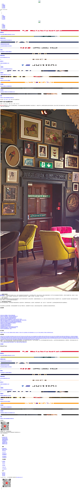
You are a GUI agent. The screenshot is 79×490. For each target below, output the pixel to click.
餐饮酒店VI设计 (4, 442)
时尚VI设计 (16, 338)
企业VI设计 (31, 339)
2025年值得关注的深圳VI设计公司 (5, 324)
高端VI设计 (71, 338)
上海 (36, 332)
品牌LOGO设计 (4, 449)
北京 (35, 332)
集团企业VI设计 (4, 437)
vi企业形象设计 (19, 339)
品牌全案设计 (4, 448)
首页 (3, 15)
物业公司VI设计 (47, 338)
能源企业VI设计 (14, 336)
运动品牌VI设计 (8, 337)
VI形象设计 (15, 339)
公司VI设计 (24, 339)
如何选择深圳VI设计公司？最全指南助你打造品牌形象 (9, 326)
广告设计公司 (21, 332)
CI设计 (34, 339)
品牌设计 (1, 332)
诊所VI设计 (12, 337)
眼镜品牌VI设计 (54, 337)
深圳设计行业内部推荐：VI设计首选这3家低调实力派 (9, 316)
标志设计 (51, 332)
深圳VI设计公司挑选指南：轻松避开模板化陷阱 (8, 318)
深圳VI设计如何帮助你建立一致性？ (6, 328)
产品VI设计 (22, 336)
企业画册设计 (4, 457)
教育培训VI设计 (42, 338)
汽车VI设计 (55, 336)
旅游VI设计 (27, 337)
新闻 (7, 99)
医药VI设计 (27, 338)
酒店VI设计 (8, 339)
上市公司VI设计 (52, 338)
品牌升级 (48, 332)
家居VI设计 (24, 338)
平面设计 (45, 332)
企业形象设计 (26, 332)
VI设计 (9, 99)
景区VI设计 (29, 336)
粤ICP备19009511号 (19, 477)
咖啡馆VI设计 (36, 336)
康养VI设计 (2, 336)
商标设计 (42, 332)
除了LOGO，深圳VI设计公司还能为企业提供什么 (8, 317)
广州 (38, 332)
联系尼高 (3, 19)
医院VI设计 (16, 337)
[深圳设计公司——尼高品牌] (39, 2)
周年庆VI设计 (47, 336)
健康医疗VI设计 (4, 443)
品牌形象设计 (32, 332)
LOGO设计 (7, 332)
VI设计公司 (37, 339)
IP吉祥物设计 (4, 456)
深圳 (29, 332)
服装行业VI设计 (36, 337)
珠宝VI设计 (12, 338)
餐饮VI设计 (9, 336)
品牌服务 (3, 17)
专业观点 (3, 463)
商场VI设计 (4, 339)
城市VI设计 (58, 337)
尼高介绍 (3, 472)
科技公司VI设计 (57, 338)
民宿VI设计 (24, 337)
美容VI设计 (49, 337)
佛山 (40, 332)
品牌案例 (3, 16)
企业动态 (3, 462)
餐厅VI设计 (2, 295)
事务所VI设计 (59, 336)
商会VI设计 (62, 337)
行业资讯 (3, 461)
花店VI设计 (18, 336)
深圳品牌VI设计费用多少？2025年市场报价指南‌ (8, 327)
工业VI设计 (32, 336)
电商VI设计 (63, 336)
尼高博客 (3, 465)
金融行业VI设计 (67, 338)
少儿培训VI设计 (37, 338)
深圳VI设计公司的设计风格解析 (5, 323)
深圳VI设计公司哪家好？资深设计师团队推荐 (7, 315)
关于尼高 (3, 18)
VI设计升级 (4, 338)
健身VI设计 (4, 337)
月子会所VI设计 (8, 338)
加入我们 (3, 475)
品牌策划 (11, 332)
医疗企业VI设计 (31, 338)
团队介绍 (3, 473)
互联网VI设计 (67, 336)
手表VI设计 (20, 337)
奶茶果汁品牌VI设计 (42, 336)
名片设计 (25, 336)
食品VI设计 (74, 337)
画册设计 (17, 332)
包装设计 (14, 332)
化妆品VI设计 (45, 337)
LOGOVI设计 (62, 338)
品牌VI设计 (28, 339)
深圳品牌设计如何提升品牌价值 (5, 325)
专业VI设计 (6, 336)
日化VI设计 (52, 336)
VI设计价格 (12, 339)
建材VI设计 (20, 338)
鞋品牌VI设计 (31, 337)
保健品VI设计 (70, 337)
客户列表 (3, 474)
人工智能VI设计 (72, 336)
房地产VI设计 (41, 337)
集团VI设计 (75, 338)
